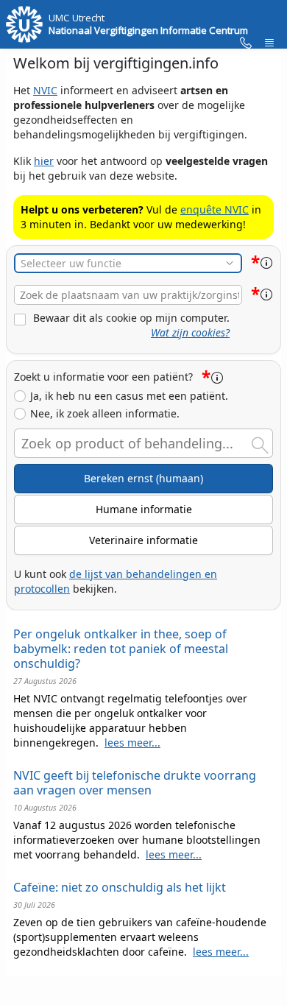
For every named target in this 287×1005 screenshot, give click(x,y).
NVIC (45, 90)
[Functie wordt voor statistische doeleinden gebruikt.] (266, 262)
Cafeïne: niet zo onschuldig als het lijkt (119, 887)
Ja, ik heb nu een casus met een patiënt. (129, 396)
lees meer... (132, 743)
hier (44, 161)
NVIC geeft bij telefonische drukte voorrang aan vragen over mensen (134, 782)
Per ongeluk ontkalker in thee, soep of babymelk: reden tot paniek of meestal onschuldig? (120, 648)
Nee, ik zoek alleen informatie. (105, 414)
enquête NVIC (214, 209)
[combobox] (128, 295)
